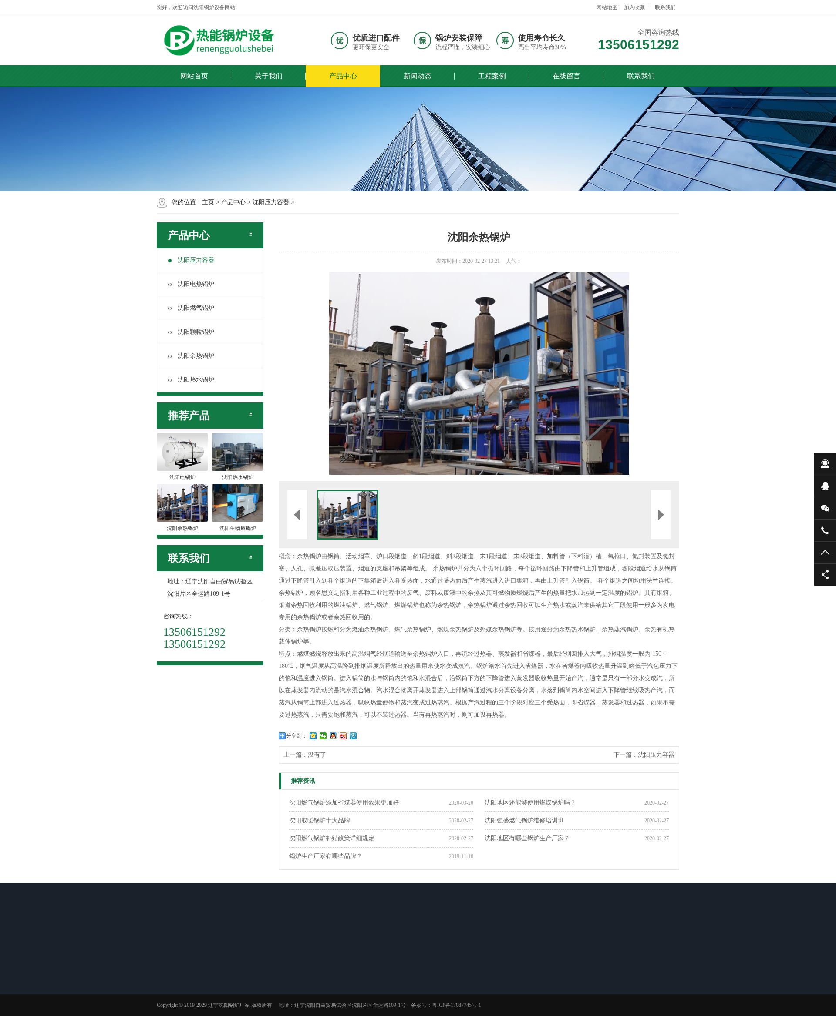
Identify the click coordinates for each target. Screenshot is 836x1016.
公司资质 (180, 999)
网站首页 (194, 76)
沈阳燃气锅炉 (196, 308)
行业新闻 (303, 976)
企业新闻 (303, 988)
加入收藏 (634, 7)
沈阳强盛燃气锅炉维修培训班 (524, 820)
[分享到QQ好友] (333, 735)
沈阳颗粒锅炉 (196, 332)
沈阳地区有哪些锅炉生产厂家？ (527, 838)
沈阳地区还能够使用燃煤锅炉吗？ (530, 802)
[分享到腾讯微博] (353, 735)
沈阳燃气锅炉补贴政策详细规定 (331, 838)
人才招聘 (180, 976)
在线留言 (566, 76)
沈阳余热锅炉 (196, 355)
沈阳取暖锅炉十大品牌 (319, 820)
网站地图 (607, 7)
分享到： (296, 736)
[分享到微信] (323, 735)
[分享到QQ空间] (313, 735)
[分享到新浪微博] (343, 735)
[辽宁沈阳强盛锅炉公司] (222, 40)
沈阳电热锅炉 (196, 284)
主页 (208, 202)
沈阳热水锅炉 (196, 379)
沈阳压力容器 (271, 202)
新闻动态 (417, 76)
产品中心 (343, 76)
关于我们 (269, 76)
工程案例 (492, 76)
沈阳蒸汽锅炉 (369, 988)
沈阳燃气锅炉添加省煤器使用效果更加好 (344, 802)
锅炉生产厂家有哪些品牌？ (325, 856)
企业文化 (180, 988)
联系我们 (665, 7)
